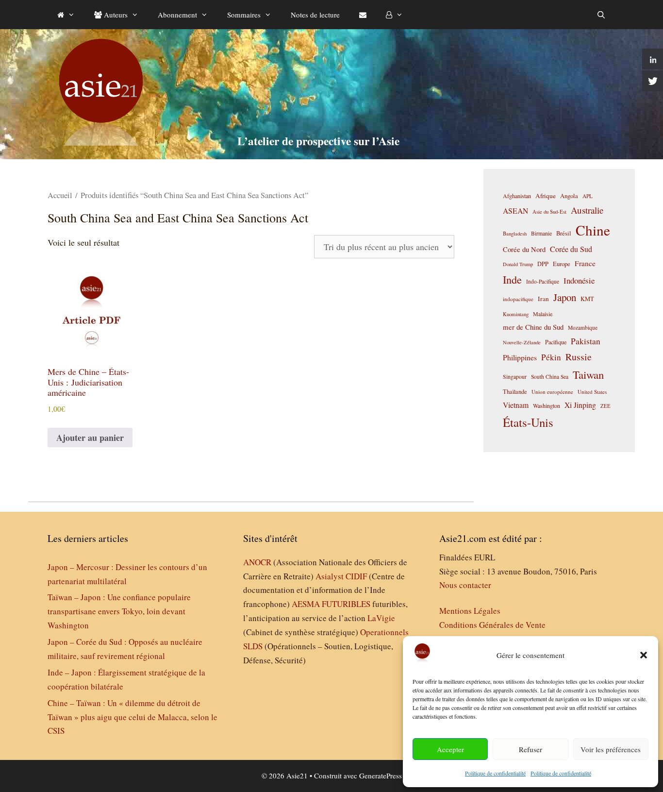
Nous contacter (465, 584)
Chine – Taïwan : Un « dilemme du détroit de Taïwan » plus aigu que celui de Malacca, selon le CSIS (132, 717)
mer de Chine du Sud (533, 327)
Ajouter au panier (90, 437)
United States (592, 391)
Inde (512, 279)
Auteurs (115, 14)
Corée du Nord (524, 249)
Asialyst (329, 576)
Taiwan (588, 374)
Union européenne (552, 391)
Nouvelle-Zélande (522, 342)
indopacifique (518, 299)
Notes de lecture (315, 14)
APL (587, 196)
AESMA (306, 603)
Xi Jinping (580, 405)
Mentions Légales (469, 610)
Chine (593, 229)
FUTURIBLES (346, 603)
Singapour (515, 376)
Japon (564, 297)
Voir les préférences (610, 749)
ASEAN (515, 210)
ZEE (605, 406)
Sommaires (244, 14)
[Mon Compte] (394, 14)
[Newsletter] (362, 14)
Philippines (520, 357)
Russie (578, 356)
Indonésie (579, 280)
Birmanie (541, 233)
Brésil (563, 233)
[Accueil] (66, 14)
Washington (546, 405)
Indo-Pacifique (542, 281)
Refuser (530, 749)
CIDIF (356, 576)
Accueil (60, 195)
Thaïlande (515, 391)
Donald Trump (518, 264)
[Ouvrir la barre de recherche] (601, 14)
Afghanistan (517, 196)
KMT (587, 299)
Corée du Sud (571, 249)
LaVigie (381, 617)
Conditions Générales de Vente (492, 624)
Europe (561, 264)
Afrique (545, 195)
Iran (543, 298)
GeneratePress (380, 775)
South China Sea (549, 376)
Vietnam (516, 405)
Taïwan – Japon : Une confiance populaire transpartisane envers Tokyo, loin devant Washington (119, 611)
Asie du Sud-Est (549, 211)
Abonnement (177, 14)
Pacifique (555, 342)
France (585, 263)
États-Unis (528, 422)
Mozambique (582, 327)
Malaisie (542, 314)
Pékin (551, 357)
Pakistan (585, 341)
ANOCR (257, 562)
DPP (542, 264)
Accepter (450, 749)
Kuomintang (516, 314)
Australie (587, 210)
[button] (643, 655)
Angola (569, 196)
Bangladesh (515, 233)
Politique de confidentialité (495, 773)
